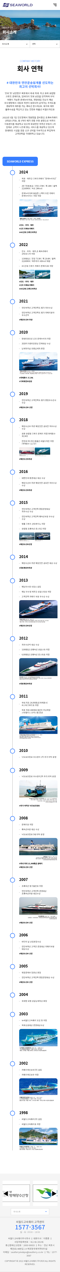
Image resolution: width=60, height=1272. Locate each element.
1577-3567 (30, 1226)
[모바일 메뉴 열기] (55, 5)
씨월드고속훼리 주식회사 (34, 1260)
